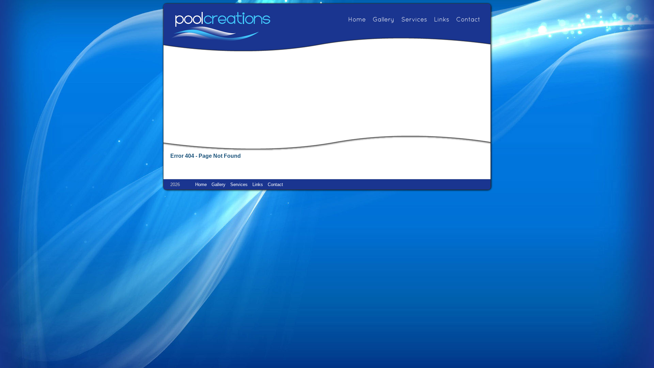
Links (441, 20)
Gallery (383, 20)
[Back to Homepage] (220, 26)
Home (357, 20)
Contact (468, 20)
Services (414, 20)
